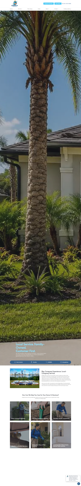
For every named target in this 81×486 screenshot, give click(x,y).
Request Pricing (17, 482)
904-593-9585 (67, 3)
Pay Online (58, 3)
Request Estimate (49, 3)
